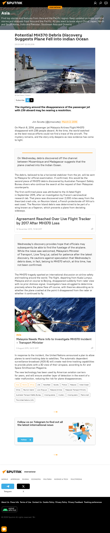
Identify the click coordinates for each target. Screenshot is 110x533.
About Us (5, 502)
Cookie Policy (48, 502)
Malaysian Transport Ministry (75, 390)
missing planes (49, 395)
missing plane (72, 395)
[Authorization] (95, 3)
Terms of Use (25, 502)
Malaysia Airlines (56, 390)
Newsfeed (46, 385)
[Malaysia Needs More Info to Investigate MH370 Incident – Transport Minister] (55, 315)
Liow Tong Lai (42, 390)
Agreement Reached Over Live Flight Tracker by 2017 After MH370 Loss (53, 221)
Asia (18, 335)
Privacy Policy (61, 502)
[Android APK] (9, 510)
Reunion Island (28, 390)
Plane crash (85, 395)
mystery (61, 395)
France (64, 385)
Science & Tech (61, 479)
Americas (15, 479)
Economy (36, 479)
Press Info (14, 502)
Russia (25, 479)
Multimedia (76, 479)
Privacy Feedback (75, 502)
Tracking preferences (93, 502)
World (24, 385)
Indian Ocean (84, 385)
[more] (92, 228)
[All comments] (4, 529)
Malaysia (73, 385)
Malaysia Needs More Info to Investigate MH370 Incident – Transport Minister (53, 340)
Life (38, 385)
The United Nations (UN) (25, 400)
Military (47, 479)
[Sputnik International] (13, 5)
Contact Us (37, 502)
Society (56, 385)
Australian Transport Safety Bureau (28, 395)
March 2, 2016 (69, 121)
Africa (32, 385)
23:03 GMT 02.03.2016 (24, 44)
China (18, 390)
